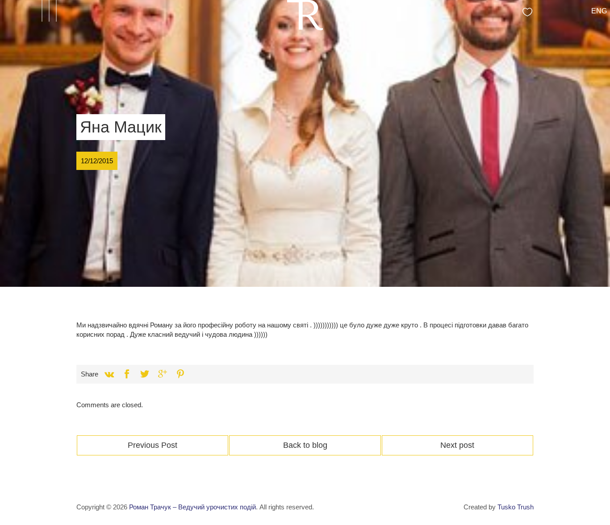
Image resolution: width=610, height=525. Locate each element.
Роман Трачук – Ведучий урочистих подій (192, 507)
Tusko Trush (515, 507)
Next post (457, 445)
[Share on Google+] (162, 374)
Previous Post (152, 445)
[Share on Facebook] (127, 374)
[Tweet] (145, 374)
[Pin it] (180, 374)
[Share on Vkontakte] (109, 374)
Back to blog (305, 445)
